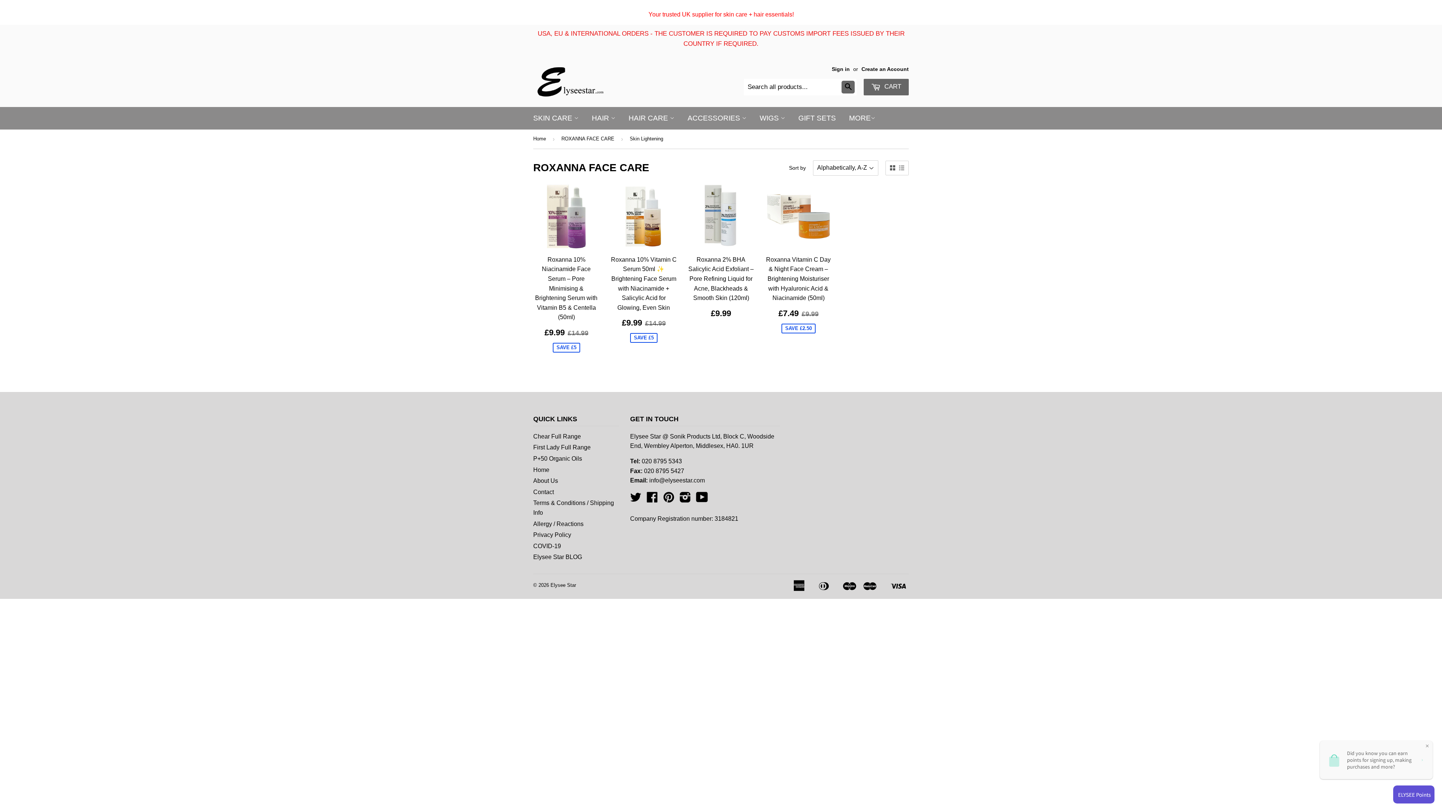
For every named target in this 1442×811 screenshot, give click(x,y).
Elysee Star (563, 585)
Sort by (797, 168)
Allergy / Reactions (558, 524)
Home (539, 139)
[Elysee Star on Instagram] (685, 499)
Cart (891, 86)
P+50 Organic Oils (557, 458)
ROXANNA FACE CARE (587, 139)
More (860, 118)
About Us (545, 481)
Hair (601, 118)
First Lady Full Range (562, 447)
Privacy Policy (552, 535)
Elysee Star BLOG (557, 557)
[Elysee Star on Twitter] (635, 499)
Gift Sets (817, 118)
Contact (543, 492)
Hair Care (649, 118)
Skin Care (553, 118)
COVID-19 (547, 546)
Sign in (841, 69)
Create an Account (885, 69)
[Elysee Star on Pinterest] (668, 499)
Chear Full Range (557, 436)
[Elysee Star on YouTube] (702, 499)
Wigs (770, 118)
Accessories (715, 118)
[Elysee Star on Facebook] (652, 499)
